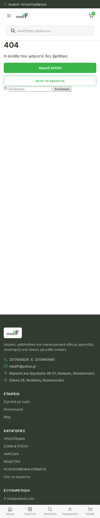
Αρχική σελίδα (50, 68)
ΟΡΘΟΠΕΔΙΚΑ (14, 439)
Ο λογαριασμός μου (19, 498)
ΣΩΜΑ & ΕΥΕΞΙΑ (16, 446)
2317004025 (19, 359)
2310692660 (45, 359)
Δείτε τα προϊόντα (50, 81)
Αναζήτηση (62, 89)
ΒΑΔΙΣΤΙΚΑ (12, 461)
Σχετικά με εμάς (17, 401)
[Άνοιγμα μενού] (9, 16)
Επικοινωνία (13, 409)
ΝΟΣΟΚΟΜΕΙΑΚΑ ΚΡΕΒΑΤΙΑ (25, 469)
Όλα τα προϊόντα (17, 477)
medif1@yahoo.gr (22, 366)
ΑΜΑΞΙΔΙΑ (11, 454)
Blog (7, 417)
